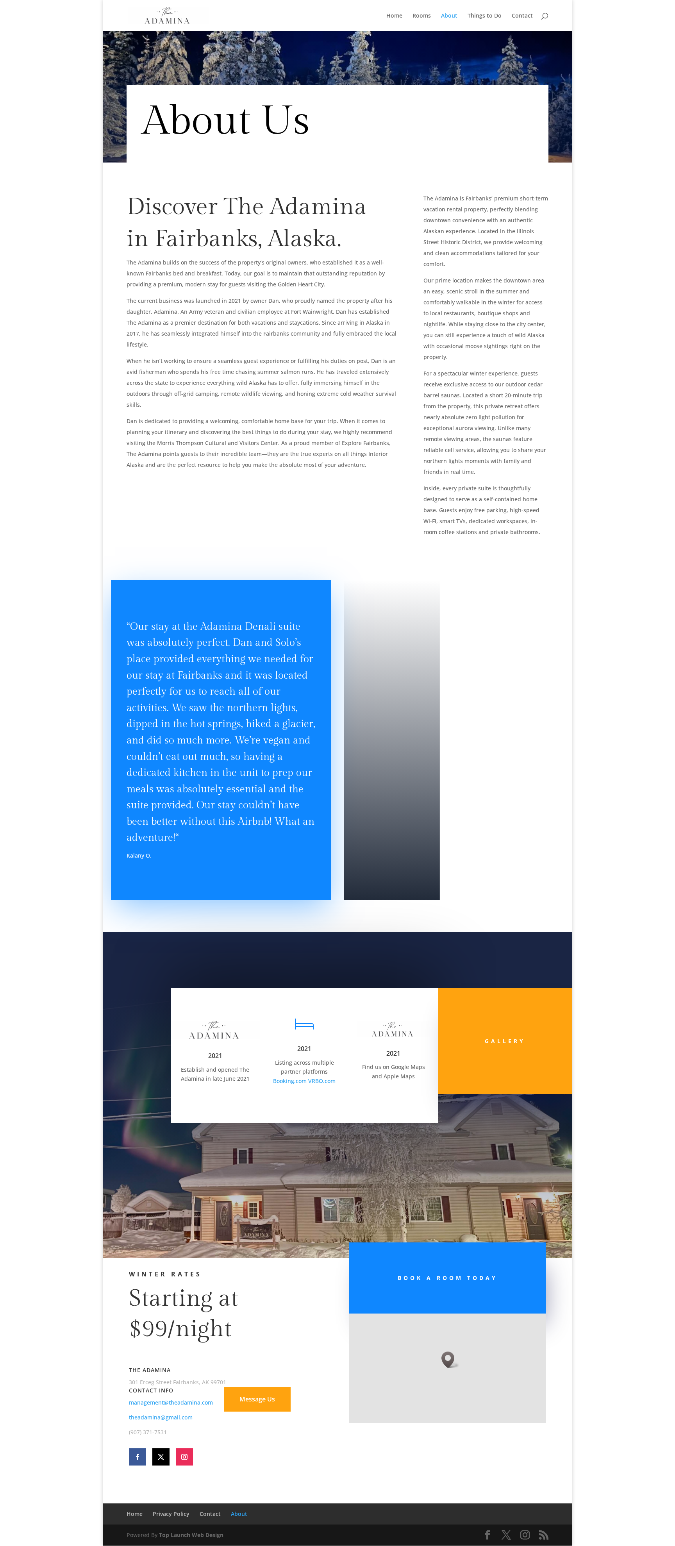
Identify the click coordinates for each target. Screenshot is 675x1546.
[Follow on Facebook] (137, 1457)
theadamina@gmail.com (161, 1417)
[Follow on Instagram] (184, 1457)
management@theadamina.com (171, 1402)
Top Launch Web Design (191, 1535)
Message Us (257, 1399)
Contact (522, 16)
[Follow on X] (161, 1457)
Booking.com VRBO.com (304, 1081)
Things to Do (485, 16)
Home (394, 16)
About (449, 16)
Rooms (421, 16)
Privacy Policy (171, 1513)
